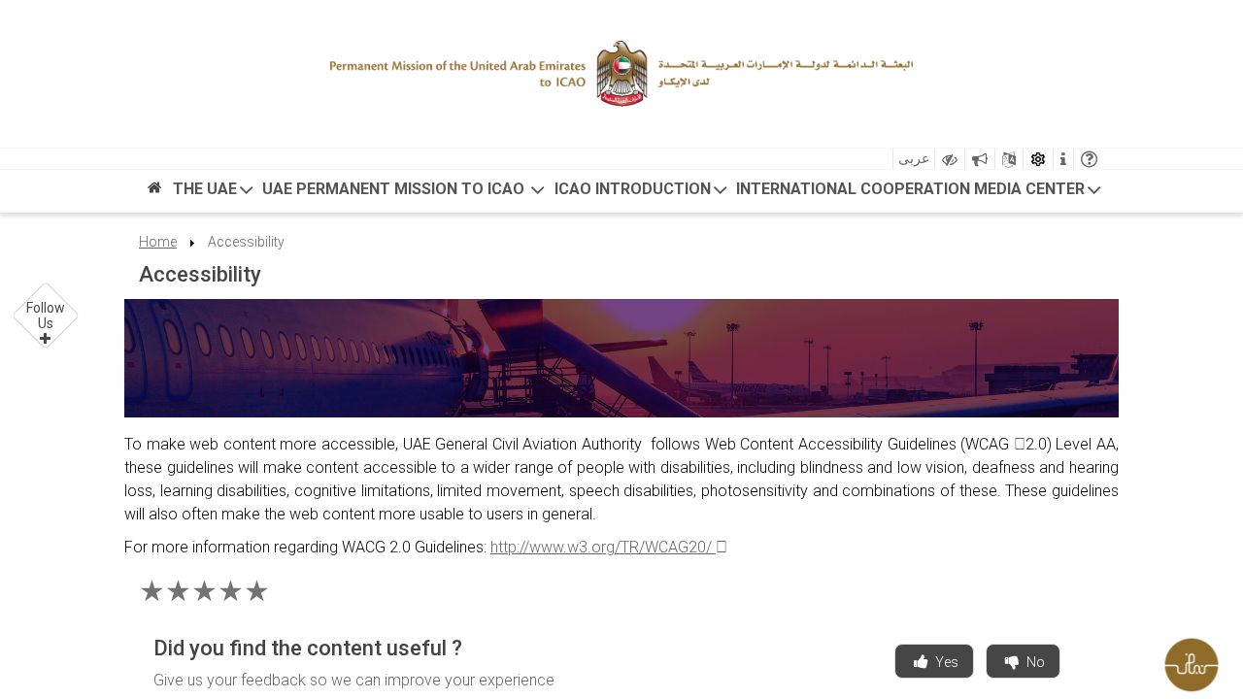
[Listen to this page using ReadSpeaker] (980, 159)
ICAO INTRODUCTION (632, 189)
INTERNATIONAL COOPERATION (853, 189)
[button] (46, 316)
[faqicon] (1089, 159)
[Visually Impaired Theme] (949, 159)
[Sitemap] (1009, 159)
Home (158, 242)
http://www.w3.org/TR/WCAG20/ (603, 547)
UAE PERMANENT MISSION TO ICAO (395, 189)
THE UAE (205, 189)
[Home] (154, 193)
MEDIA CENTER (1029, 189)
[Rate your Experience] (1199, 660)
